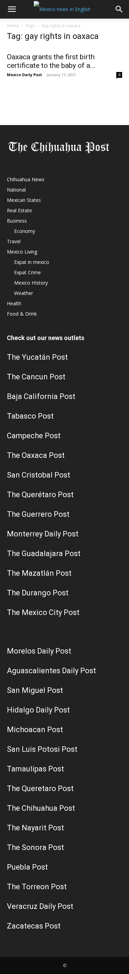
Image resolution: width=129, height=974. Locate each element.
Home (13, 26)
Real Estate (19, 210)
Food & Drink (22, 313)
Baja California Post (41, 396)
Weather (23, 293)
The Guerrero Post (38, 514)
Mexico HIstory (31, 282)
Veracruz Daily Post (40, 906)
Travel (14, 241)
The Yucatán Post (37, 357)
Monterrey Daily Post (42, 534)
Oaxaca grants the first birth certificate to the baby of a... (51, 61)
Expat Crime (27, 272)
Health (14, 303)
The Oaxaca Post (36, 455)
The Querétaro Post (40, 494)
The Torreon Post (37, 886)
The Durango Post (37, 592)
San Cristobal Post (38, 475)
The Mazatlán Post (39, 573)
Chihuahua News (25, 179)
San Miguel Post (35, 690)
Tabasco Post (30, 416)
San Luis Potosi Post (42, 749)
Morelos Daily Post (39, 651)
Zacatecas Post (34, 926)
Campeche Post (34, 435)
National (16, 189)
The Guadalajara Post (43, 553)
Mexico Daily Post (24, 74)
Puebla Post (27, 867)
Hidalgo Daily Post (38, 710)
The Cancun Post (36, 376)
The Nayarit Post (35, 827)
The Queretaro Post (40, 788)
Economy (24, 231)
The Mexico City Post (43, 612)
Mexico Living (22, 251)
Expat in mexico (31, 262)
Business (17, 220)
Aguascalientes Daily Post (51, 670)
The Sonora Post (35, 847)
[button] (12, 9)
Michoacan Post (35, 729)
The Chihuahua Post (41, 808)
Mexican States (24, 200)
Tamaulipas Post (35, 769)
